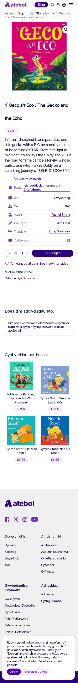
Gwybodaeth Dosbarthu (20, 605)
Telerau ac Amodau (17, 625)
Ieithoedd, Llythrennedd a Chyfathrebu (42, 187)
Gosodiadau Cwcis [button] (35, 671)
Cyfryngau (47, 571)
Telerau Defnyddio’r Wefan (18, 634)
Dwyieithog (62, 198)
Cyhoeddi (47, 565)
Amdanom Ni (49, 545)
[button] (71, 5)
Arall (7, 565)
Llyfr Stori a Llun (40, 13)
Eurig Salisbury (59, 231)
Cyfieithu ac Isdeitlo (53, 558)
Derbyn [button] (14, 671)
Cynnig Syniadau (52, 601)
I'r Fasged (53, 253)
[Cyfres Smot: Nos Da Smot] (55, 430)
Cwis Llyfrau (12, 599)
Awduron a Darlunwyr (54, 551)
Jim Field (63, 223)
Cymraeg (10, 545)
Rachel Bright (60, 215)
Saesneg (10, 551)
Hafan (9, 13)
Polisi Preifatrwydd (16, 618)
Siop (41, 4)
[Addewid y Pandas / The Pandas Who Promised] (21, 376)
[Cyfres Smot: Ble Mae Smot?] (21, 430)
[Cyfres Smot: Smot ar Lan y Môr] (55, 380)
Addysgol (47, 594)
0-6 (67, 206)
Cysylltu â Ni (12, 612)
